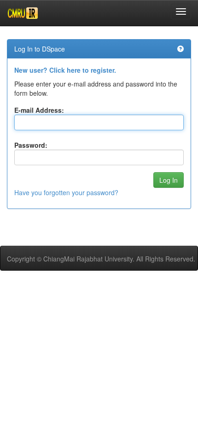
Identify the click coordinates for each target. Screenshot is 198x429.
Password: (30, 145)
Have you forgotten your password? (66, 192)
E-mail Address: (39, 110)
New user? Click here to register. (65, 70)
